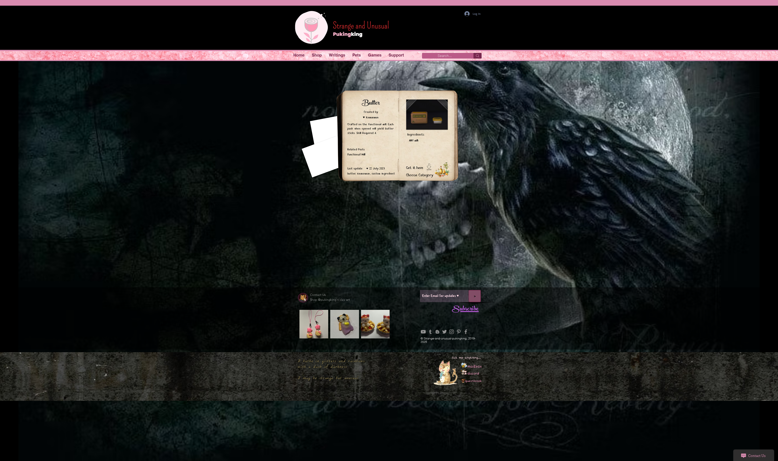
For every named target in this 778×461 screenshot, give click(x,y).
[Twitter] (444, 332)
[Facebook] (466, 332)
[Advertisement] (389, 432)
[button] (317, 55)
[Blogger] (437, 332)
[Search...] (477, 56)
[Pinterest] (459, 332)
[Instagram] (452, 332)
